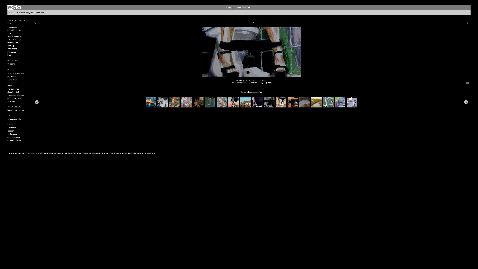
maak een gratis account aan (32, 12)
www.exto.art (32, 153)
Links (9, 115)
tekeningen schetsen (15, 95)
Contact (11, 124)
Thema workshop (14, 39)
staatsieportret (13, 92)
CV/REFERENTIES (12, 42)
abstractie (11, 101)
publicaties (11, 52)
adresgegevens (13, 137)
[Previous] (37, 102)
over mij (10, 45)
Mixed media (12, 79)
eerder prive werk (14, 98)
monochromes (13, 89)
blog (9, 55)
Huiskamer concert (14, 33)
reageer (10, 131)
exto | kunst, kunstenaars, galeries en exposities (14, 7)
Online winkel (13, 106)
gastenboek (12, 134)
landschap (11, 85)
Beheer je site (12, 12)
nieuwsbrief (11, 127)
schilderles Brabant (14, 36)
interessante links (14, 119)
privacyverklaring (14, 140)
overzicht (11, 64)
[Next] (466, 102)
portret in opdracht (14, 30)
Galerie (10, 69)
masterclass (12, 27)
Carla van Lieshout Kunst (236, 7)
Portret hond (12, 76)
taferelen (10, 82)
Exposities (12, 60)
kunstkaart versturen (15, 110)
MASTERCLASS (12, 48)
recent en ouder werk (15, 73)
